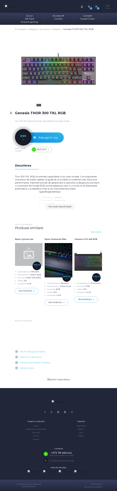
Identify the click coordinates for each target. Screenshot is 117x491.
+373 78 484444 (61, 453)
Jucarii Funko (87, 18)
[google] (51, 412)
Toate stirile (81, 426)
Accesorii (58, 15)
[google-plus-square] (58, 412)
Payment (36, 432)
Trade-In (81, 436)
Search (81, 429)
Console (87, 15)
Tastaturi (56, 29)
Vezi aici (41, 149)
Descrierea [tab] (23, 165)
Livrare (36, 436)
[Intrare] (82, 6)
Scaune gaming (29, 22)
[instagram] (72, 412)
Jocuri (29, 15)
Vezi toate (96, 232)
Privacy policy (96, 484)
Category (33, 29)
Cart (81, 432)
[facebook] (45, 412)
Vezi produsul (26, 291)
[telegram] (65, 412)
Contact (36, 439)
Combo (58, 18)
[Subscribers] (58, 379)
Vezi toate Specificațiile (59, 206)
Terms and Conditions (93, 487)
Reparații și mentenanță (36, 429)
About (36, 426)
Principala (20, 29)
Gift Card (29, 18)
